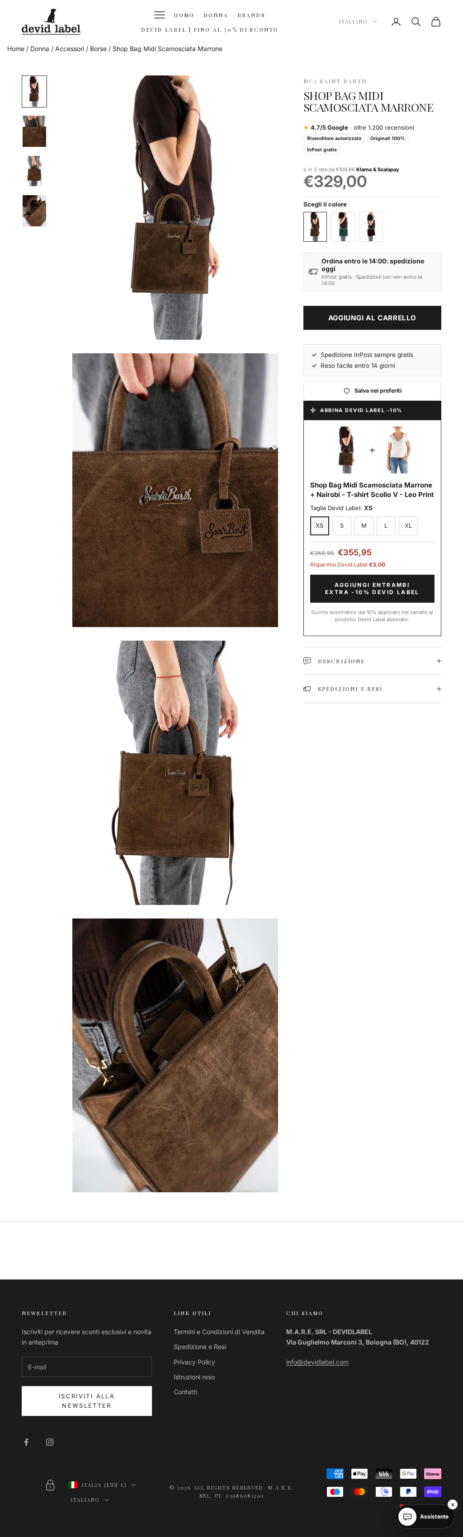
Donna (39, 48)
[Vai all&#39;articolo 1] (34, 91)
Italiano (353, 21)
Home (15, 48)
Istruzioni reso (194, 1377)
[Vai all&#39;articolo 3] (34, 171)
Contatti (185, 1392)
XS (319, 525)
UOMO (184, 15)
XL (408, 525)
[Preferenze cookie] (50, 1485)
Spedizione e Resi (200, 1346)
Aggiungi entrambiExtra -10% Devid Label (372, 588)
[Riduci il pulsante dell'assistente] (453, 1504)
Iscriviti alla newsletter (87, 1400)
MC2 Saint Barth (335, 80)
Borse (98, 48)
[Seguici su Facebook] (26, 1442)
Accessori (69, 48)
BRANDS (251, 15)
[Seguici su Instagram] (49, 1442)
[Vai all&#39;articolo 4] (34, 210)
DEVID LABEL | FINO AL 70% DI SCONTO (210, 29)
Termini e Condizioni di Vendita (219, 1332)
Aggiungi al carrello (372, 318)
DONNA (215, 15)
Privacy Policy (194, 1362)
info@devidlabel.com (317, 1362)
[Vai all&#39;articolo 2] (34, 131)
